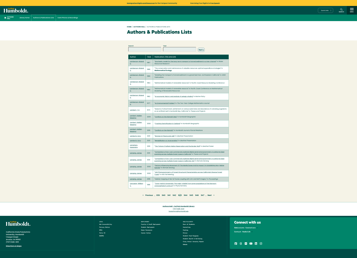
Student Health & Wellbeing (192, 238)
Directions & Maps (13, 246)
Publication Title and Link (165, 57)
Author (133, 57)
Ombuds (185, 244)
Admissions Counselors (245, 228)
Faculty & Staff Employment (150, 224)
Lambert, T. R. (135, 110)
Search (131, 46)
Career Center (146, 233)
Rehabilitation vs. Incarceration (166, 140)
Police (185, 233)
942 (174, 195)
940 (163, 195)
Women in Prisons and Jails (165, 136)
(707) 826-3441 (178, 209)
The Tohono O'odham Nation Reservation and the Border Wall (177, 146)
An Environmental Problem (165, 103)
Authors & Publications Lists (43, 18)
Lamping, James (136, 153)
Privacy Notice (104, 227)
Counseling (186, 227)
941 (169, 195)
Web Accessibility (105, 224)
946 (197, 195)
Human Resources (146, 230)
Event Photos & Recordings (68, 18)
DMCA (100, 230)
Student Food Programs (190, 236)
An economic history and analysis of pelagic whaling (174, 96)
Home (129, 27)
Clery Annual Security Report (193, 241)
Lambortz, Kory (135, 136)
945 (191, 195)
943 (180, 195)
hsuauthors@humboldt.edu (178, 211)
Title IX (102, 233)
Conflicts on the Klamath (164, 130)
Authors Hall (10, 17)
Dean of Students (189, 224)
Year (165, 46)
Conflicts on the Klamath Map (166, 117)
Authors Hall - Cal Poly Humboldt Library (178, 206)
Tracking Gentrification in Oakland (167, 123)
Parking (185, 230)
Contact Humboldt (242, 232)
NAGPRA (101, 236)
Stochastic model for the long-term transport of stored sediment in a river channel (185, 61)
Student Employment (147, 227)
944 (185, 195)
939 (158, 195)
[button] (325, 10)
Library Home (24, 18)
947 (202, 195)
